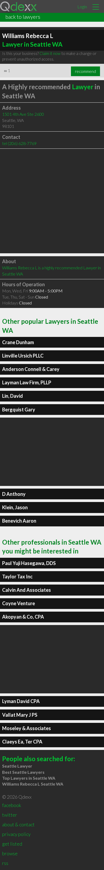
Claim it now (50, 53)
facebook (11, 805)
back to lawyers (22, 16)
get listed (12, 844)
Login (82, 6)
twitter (9, 815)
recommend (85, 71)
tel (19, 143)
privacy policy (16, 834)
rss (5, 863)
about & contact (18, 824)
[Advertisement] (52, 201)
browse (10, 853)
